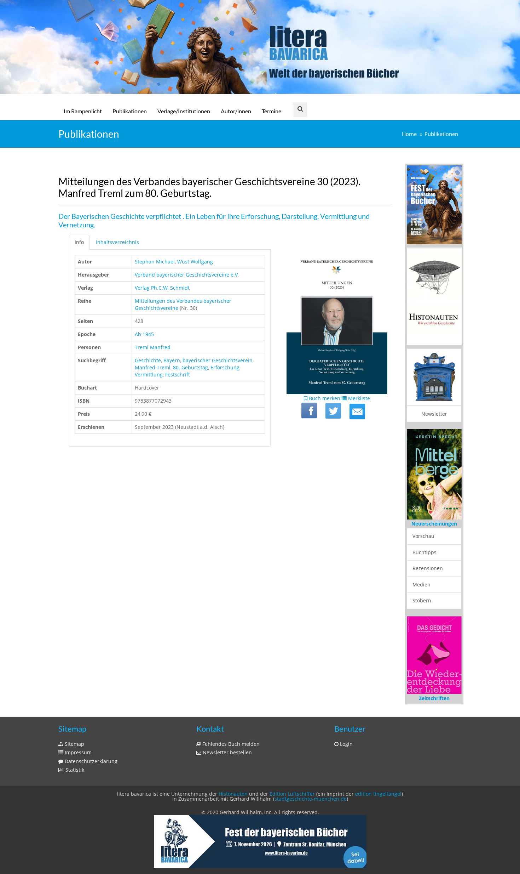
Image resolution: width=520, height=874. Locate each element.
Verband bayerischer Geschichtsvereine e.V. (187, 274)
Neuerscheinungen (434, 523)
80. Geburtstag (190, 367)
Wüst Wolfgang (195, 261)
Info (79, 242)
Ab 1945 (144, 334)
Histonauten (233, 793)
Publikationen (129, 111)
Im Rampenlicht (83, 111)
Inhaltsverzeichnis (117, 242)
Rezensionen (427, 568)
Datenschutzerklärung (90, 761)
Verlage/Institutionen (183, 111)
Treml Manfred (153, 347)
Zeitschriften (434, 698)
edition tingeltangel (378, 793)
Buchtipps (424, 552)
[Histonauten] (434, 204)
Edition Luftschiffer (292, 793)
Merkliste (358, 398)
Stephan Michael (155, 261)
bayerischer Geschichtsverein (218, 360)
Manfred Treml (153, 367)
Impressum (77, 752)
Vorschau (423, 536)
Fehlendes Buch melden (230, 743)
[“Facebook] (309, 410)
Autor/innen (236, 111)
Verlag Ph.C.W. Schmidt (162, 287)
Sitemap (73, 743)
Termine (271, 111)
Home (409, 134)
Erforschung (224, 367)
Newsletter (434, 413)
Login (346, 743)
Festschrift (177, 374)
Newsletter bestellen (226, 752)
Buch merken (323, 398)
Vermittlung (149, 374)
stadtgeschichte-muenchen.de (311, 798)
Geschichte (148, 360)
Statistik (74, 769)
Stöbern (421, 600)
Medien (421, 584)
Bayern (171, 360)
